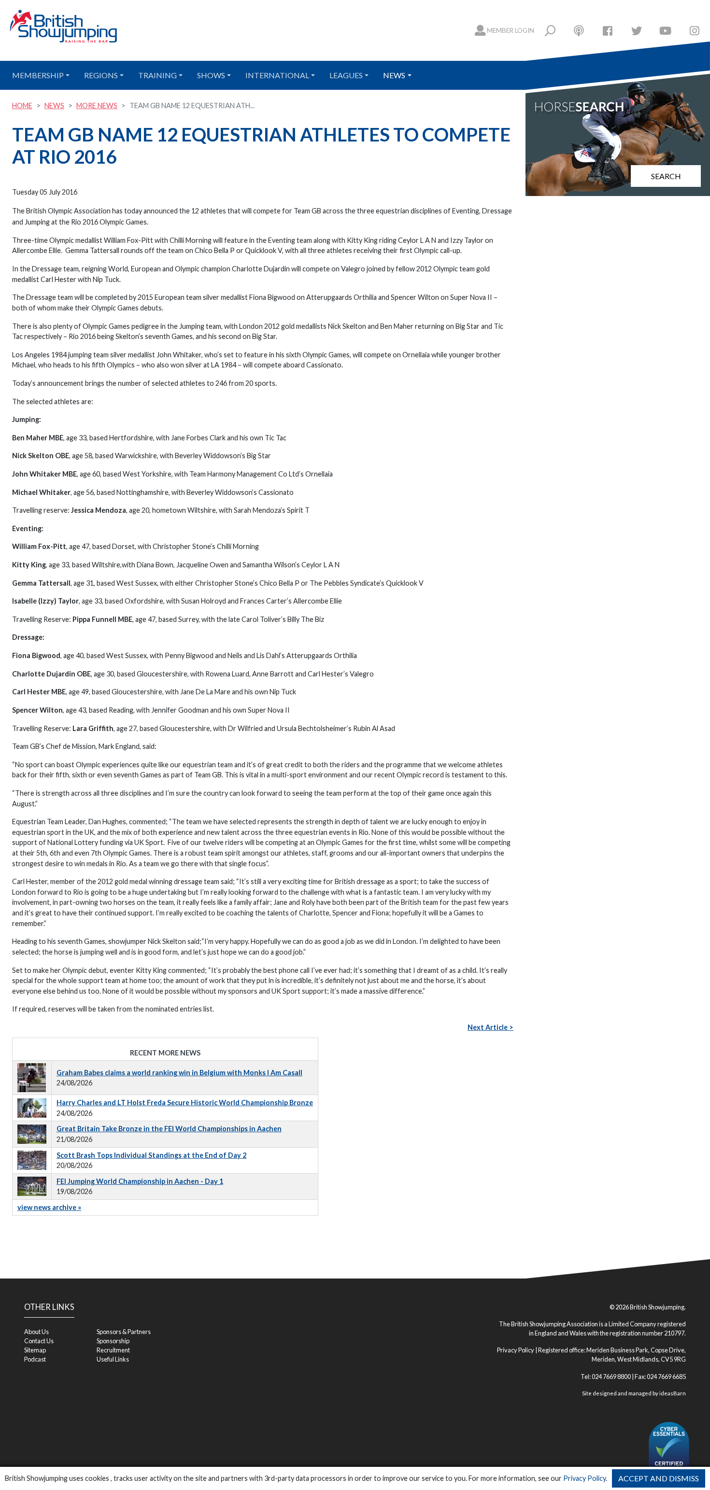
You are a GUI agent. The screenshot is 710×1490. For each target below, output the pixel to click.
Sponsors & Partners (124, 1331)
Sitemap (35, 1350)
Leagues (346, 75)
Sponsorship (113, 1341)
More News (96, 105)
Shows (211, 75)
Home (22, 105)
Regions (101, 75)
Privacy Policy (584, 1478)
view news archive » (49, 1207)
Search (666, 176)
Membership (38, 75)
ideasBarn (672, 1393)
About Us (36, 1331)
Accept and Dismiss (658, 1478)
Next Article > (490, 1027)
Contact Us (39, 1341)
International (277, 75)
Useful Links (113, 1359)
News (394, 75)
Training (157, 75)
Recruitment (113, 1350)
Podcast (35, 1359)
